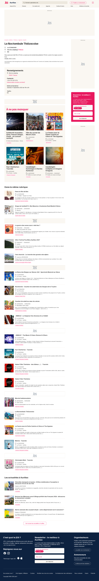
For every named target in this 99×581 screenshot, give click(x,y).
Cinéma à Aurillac (19, 325)
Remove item (81, 108)
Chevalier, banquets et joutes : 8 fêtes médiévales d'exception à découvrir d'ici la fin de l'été (37, 482)
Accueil (6, 40)
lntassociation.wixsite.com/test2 (16, 82)
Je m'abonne (82, 118)
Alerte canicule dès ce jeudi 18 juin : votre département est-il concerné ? (39, 509)
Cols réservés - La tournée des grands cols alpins (31, 254)
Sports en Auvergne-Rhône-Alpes (23, 262)
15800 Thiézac (13, 75)
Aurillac (13, 2)
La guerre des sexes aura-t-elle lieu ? (27, 225)
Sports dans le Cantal (20, 215)
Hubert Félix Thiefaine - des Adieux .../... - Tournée (31, 364)
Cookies (32, 573)
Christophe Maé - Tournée (24, 460)
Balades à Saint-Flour (20, 296)
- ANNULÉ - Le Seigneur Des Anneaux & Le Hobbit (31, 316)
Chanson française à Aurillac (21, 359)
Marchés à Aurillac (19, 406)
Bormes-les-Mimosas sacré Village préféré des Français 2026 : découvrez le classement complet (40, 497)
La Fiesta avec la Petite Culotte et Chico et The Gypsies (34, 426)
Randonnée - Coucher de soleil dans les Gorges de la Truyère (35, 286)
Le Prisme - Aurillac (21, 276)
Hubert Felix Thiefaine (22, 379)
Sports (24, 40)
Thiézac (15, 40)
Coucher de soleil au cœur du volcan (27, 301)
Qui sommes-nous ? (8, 573)
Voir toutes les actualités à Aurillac (34, 523)
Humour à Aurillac (19, 234)
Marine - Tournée (21, 440)
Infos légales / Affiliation (22, 573)
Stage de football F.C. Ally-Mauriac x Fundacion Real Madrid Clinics (37, 206)
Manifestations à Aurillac (20, 310)
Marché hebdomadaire (23, 398)
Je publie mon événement (82, 550)
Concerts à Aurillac (19, 388)
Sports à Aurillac (19, 249)
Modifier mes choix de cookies (45, 573)
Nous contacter (78, 573)
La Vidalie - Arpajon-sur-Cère (24, 195)
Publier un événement (79, 2)
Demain (24, 6)
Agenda (48, 6)
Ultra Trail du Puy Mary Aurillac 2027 (27, 240)
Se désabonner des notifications (63, 573)
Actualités (17, 491)
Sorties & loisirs (60, 6)
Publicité (93, 573)
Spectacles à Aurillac (20, 435)
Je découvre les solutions (82, 563)
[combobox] (83, 107)
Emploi (86, 573)
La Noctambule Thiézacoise (24, 411)
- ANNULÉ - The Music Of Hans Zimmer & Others (31, 335)
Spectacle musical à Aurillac (21, 201)
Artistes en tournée (84, 6)
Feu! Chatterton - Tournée (23, 349)
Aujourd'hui (13, 6)
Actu (72, 6)
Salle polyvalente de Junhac (23, 229)
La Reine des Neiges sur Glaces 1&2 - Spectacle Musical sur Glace (37, 272)
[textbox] (82, 108)
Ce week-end (36, 6)
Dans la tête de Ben (21, 191)
